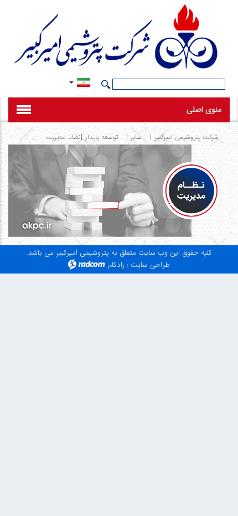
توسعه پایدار (101, 137)
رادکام (116, 265)
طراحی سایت (150, 265)
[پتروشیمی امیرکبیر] (119, 38)
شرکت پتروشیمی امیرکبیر (186, 137)
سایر (136, 137)
